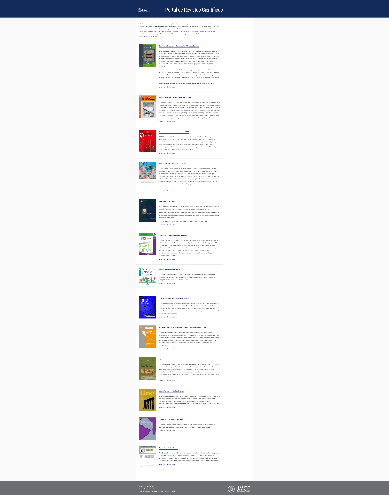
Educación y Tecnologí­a (167, 201)
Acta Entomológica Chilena (168, 448)
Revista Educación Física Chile (169, 269)
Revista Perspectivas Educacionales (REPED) (174, 132)
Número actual (171, 87)
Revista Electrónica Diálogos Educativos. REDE (175, 97)
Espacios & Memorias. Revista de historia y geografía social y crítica (183, 327)
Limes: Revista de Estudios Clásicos (171, 391)
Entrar (250, 1)
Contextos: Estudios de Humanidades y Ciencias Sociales (179, 46)
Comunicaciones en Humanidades (171, 419)
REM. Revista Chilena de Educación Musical (174, 298)
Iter (160, 359)
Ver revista (162, 87)
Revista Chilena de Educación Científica (172, 163)
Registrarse (243, 1)
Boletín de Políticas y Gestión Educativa (173, 235)
